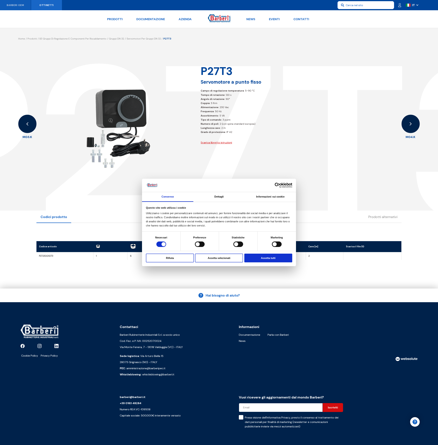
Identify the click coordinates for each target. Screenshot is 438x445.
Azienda (185, 19)
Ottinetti (46, 5)
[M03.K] (27, 124)
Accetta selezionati (219, 258)
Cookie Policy (29, 355)
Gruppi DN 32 (116, 38)
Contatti (301, 19)
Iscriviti (333, 407)
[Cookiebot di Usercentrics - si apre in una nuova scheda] (277, 185)
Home (21, 38)
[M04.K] (411, 124)
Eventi (274, 19)
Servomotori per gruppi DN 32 (144, 38)
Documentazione (150, 19)
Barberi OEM (15, 5)
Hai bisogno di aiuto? (223, 295)
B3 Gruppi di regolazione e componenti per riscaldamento (73, 38)
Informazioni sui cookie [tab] (270, 196)
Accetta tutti (268, 258)
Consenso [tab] (168, 196)
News (250, 19)
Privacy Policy (49, 355)
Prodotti (115, 19)
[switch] (200, 244)
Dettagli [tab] (219, 196)
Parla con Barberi (278, 335)
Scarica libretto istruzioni (216, 142)
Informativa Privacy (278, 417)
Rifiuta (170, 258)
